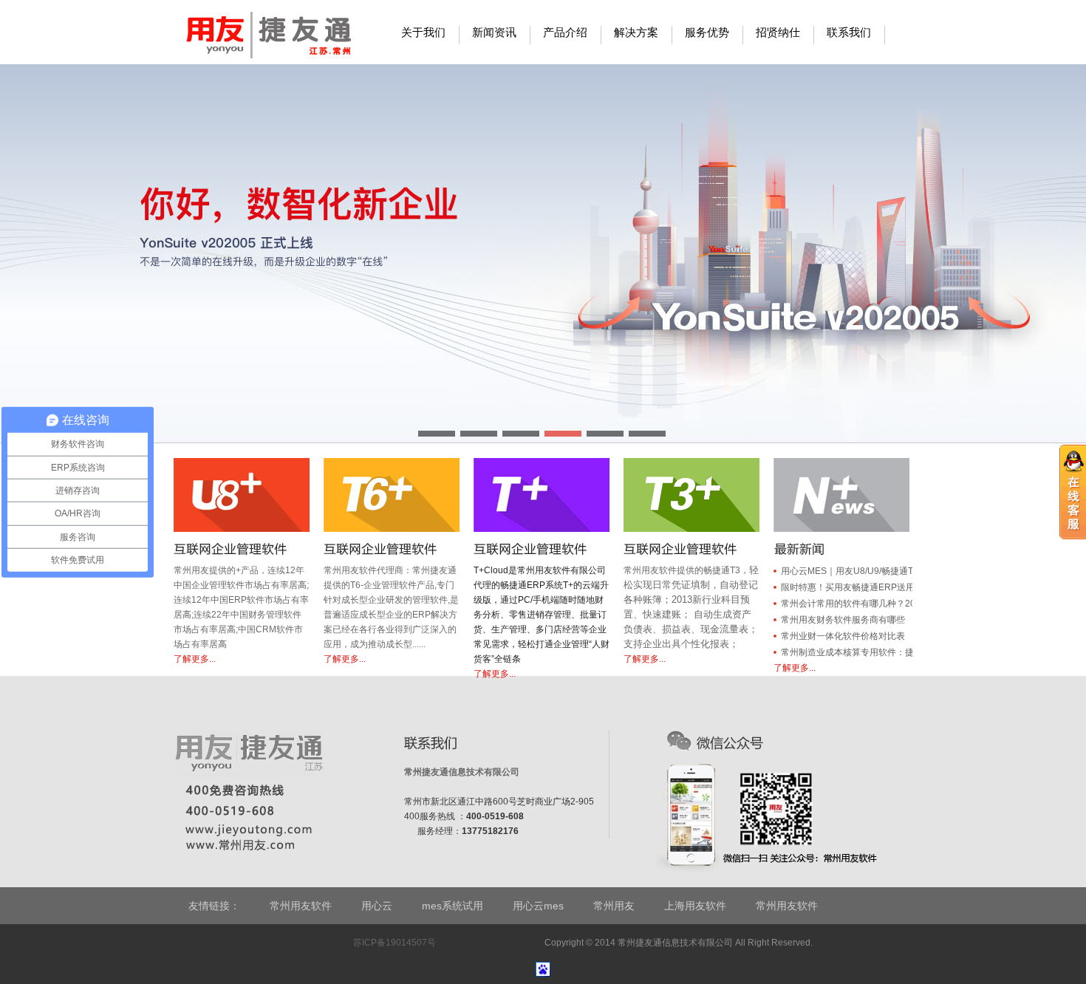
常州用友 (614, 906)
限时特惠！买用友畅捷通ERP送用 (848, 587)
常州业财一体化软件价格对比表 (843, 636)
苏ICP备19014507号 (393, 942)
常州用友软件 (301, 906)
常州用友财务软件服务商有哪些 (843, 620)
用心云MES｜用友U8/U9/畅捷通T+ (849, 571)
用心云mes (538, 906)
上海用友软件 (695, 906)
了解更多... (195, 659)
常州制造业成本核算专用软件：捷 (847, 652)
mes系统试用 (452, 906)
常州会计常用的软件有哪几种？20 (848, 603)
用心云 (376, 906)
